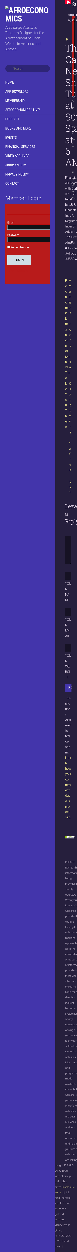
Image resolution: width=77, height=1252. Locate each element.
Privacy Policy (17, 174)
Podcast (12, 119)
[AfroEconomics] (27, 18)
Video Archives (17, 156)
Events (11, 137)
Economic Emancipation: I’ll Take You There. (66, 354)
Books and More (18, 128)
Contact (12, 183)
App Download (17, 91)
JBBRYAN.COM (15, 165)
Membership (15, 101)
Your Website (68, 666)
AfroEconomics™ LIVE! (22, 110)
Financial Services (20, 146)
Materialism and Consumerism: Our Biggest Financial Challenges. (70, 386)
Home (9, 82)
